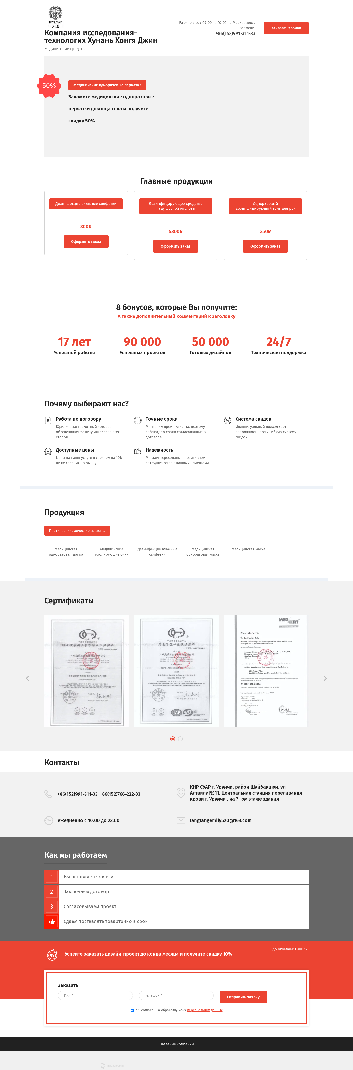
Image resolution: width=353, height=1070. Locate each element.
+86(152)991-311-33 (235, 33)
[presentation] (27, 678)
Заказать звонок (286, 28)
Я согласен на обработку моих (179, 1010)
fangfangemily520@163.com (221, 820)
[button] (172, 738)
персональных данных (205, 1010)
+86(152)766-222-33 (120, 794)
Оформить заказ (131, 246)
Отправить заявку (243, 997)
